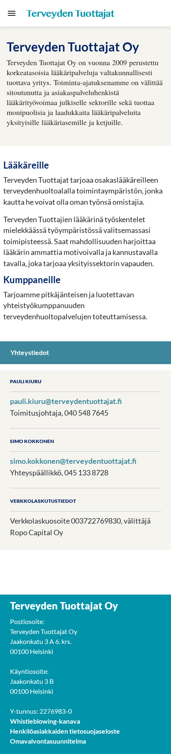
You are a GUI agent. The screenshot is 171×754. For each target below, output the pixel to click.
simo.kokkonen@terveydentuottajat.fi (73, 460)
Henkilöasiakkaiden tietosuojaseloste (65, 731)
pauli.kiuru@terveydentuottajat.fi (66, 401)
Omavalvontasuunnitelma (48, 741)
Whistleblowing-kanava (45, 721)
